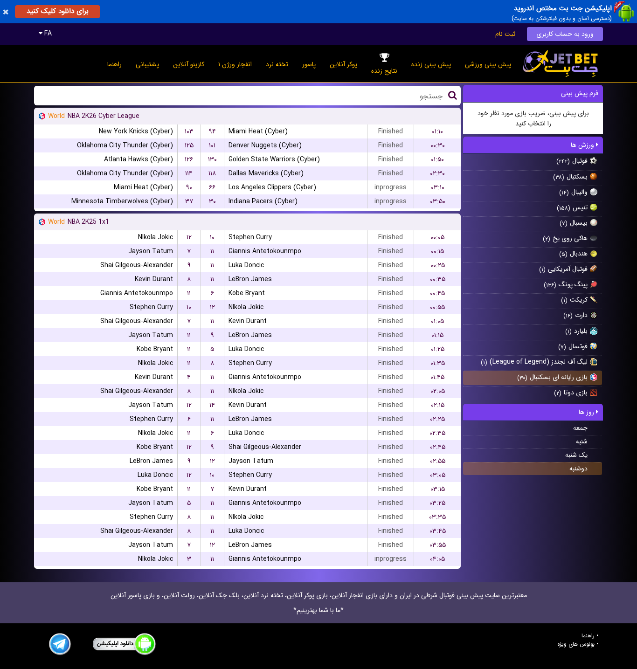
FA (47, 33)
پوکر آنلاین (343, 64)
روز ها (587, 412)
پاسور (309, 64)
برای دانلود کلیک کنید (58, 11)
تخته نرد (277, 64)
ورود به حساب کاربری (565, 34)
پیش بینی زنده (431, 64)
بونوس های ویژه (576, 644)
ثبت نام (505, 34)
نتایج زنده (384, 71)
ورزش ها (583, 145)
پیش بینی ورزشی (488, 64)
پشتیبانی (147, 64)
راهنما (114, 64)
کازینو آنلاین (188, 64)
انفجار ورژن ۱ (235, 64)
